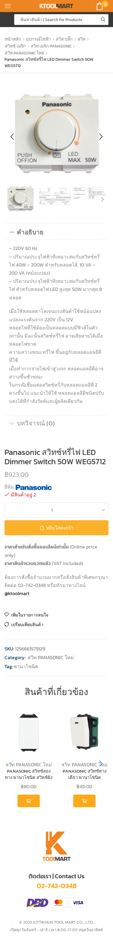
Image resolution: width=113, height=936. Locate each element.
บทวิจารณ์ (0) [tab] (36, 423)
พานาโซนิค (26, 666)
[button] (12, 136)
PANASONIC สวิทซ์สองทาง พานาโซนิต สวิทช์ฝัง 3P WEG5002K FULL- (28, 777)
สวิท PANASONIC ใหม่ (24, 53)
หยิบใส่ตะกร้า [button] (28, 801)
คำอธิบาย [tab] (30, 232)
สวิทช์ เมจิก (15, 46)
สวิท (81, 39)
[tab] (56, 232)
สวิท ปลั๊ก (64, 39)
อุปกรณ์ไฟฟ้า (38, 39)
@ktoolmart (17, 593)
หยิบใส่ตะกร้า (60, 527)
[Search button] (103, 19)
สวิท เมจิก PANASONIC (51, 46)
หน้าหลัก (13, 39)
